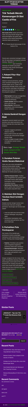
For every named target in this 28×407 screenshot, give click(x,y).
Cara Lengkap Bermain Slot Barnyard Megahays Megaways (7, 294)
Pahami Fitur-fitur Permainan (9, 277)
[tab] (11, 324)
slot (3, 385)
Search (3, 338)
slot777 (4, 396)
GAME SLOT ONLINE (6, 10)
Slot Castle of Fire (7, 280)
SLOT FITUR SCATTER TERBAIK (10, 283)
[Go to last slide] (4, 316)
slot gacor (4, 389)
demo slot (4, 392)
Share (18, 30)
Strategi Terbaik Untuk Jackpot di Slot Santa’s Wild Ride (14, 150)
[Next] (24, 316)
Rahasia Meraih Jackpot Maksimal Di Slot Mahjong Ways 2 (20, 294)
